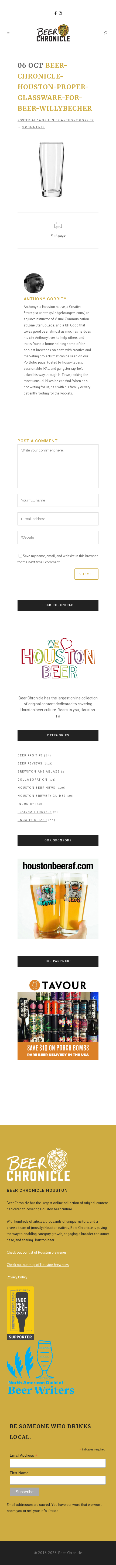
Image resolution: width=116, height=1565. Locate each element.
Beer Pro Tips (30, 755)
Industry (26, 803)
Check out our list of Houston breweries (37, 1252)
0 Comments (33, 127)
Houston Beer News (36, 787)
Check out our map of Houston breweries (38, 1264)
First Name (19, 1473)
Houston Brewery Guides (42, 795)
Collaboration (32, 779)
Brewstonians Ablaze (39, 771)
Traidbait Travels (35, 811)
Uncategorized (32, 820)
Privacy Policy (17, 1277)
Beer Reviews (30, 763)
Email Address (23, 1455)
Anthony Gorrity (77, 120)
